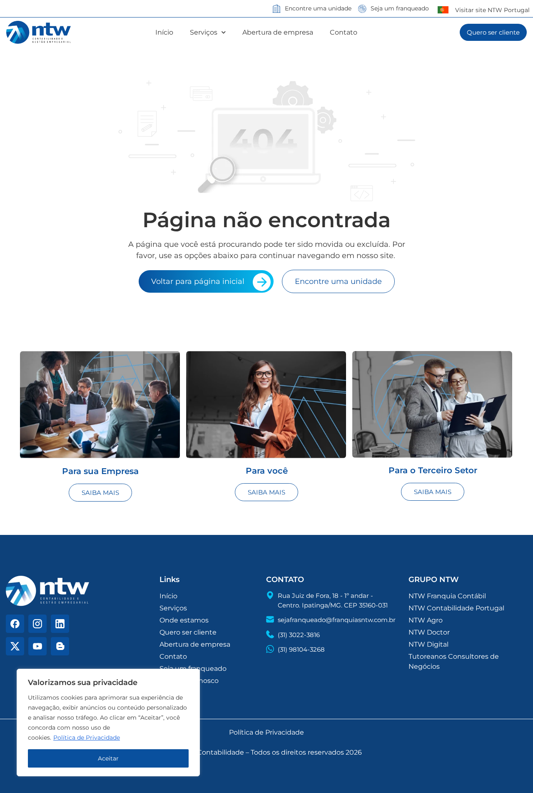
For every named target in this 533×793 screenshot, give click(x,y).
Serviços (203, 32)
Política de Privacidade (86, 737)
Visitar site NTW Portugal (492, 10)
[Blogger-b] (60, 646)
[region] (108, 722)
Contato (343, 32)
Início (164, 32)
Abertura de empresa (277, 32)
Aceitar (108, 758)
